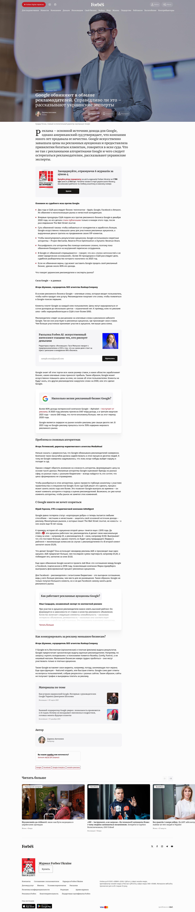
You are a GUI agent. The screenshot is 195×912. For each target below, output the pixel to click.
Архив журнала (82, 890)
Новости (45, 10)
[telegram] (167, 846)
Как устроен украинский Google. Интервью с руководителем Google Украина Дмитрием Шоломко (67, 695)
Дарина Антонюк (49, 112)
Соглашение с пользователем (46, 881)
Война (102, 10)
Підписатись (110, 358)
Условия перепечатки (57, 885)
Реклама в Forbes (29, 894)
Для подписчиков (30, 10)
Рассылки (74, 885)
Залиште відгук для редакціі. (49, 757)
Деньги (66, 10)
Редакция (64, 890)
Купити (68, 191)
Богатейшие (150, 10)
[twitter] (152, 846)
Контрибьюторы (166, 10)
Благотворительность (49, 894)
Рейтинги (138, 10)
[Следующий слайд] (170, 778)
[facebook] (157, 846)
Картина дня (39, 90)
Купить (46, 869)
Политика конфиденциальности (36, 890)
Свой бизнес (91, 10)
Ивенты (40, 885)
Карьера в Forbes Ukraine (73, 881)
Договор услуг (28, 885)
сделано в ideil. (165, 907)
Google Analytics (59, 767)
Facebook (47, 767)
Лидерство (126, 10)
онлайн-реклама (73, 767)
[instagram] (162, 846)
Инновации (77, 10)
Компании (56, 10)
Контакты (26, 881)
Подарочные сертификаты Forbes (76, 894)
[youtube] (171, 846)
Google (38, 767)
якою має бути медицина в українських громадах (47, 823)
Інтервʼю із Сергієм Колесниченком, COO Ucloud (118, 824)
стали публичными (72, 220)
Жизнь (116, 10)
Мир (108, 10)
